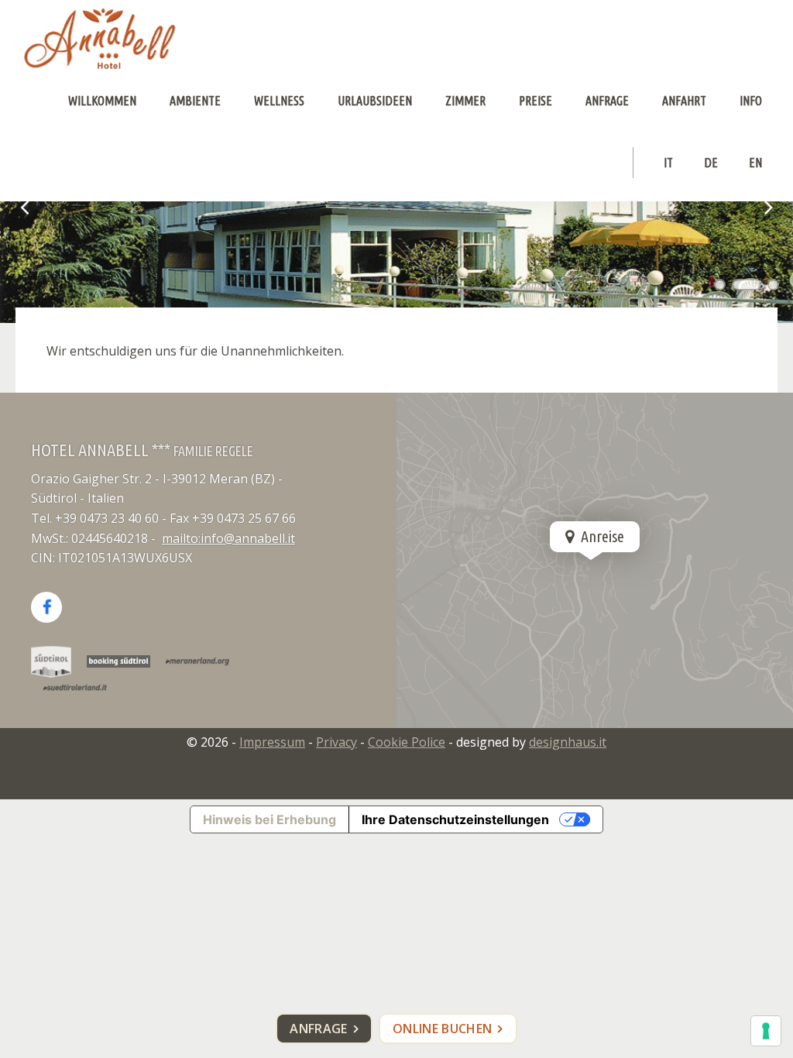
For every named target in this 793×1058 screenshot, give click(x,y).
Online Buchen (442, 1028)
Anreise (601, 536)
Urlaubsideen (375, 101)
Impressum (272, 742)
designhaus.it (567, 742)
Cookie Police (406, 742)
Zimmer (465, 101)
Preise (535, 101)
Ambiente (195, 101)
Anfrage (607, 101)
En (755, 163)
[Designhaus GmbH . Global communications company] (99, 39)
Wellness (279, 101)
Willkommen (102, 101)
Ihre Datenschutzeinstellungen (455, 819)
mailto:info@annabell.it (228, 538)
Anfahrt (684, 101)
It (668, 163)
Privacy (336, 742)
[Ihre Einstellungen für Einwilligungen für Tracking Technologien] (766, 1031)
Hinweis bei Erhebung (269, 819)
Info (751, 101)
